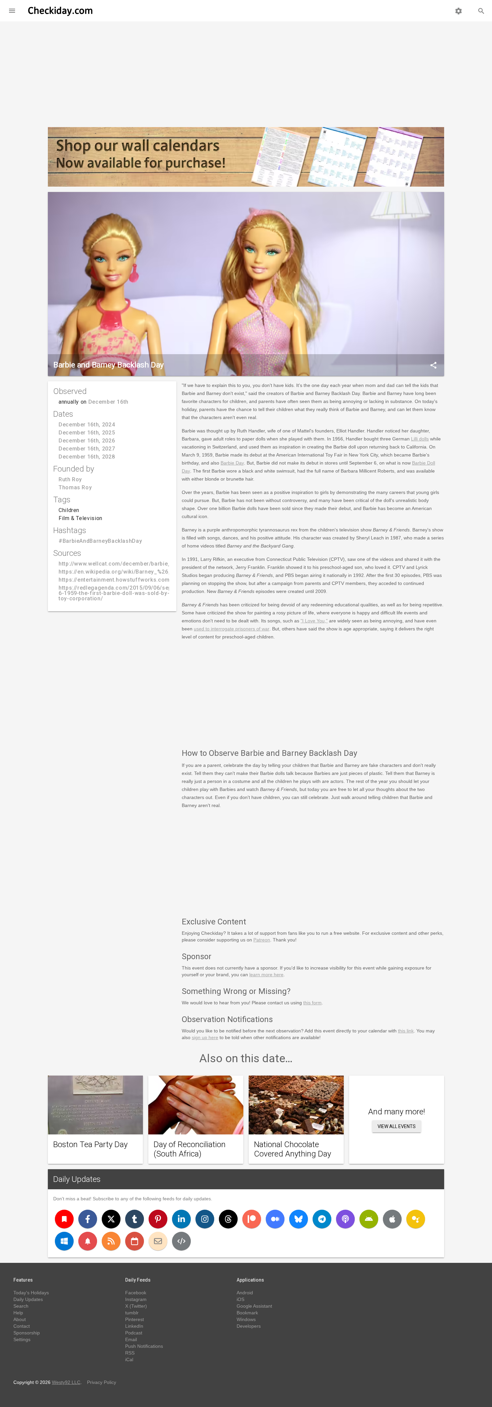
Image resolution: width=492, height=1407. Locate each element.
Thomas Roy (75, 487)
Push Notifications (144, 1346)
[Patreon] (251, 1219)
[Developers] (181, 1241)
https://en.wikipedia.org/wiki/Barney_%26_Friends (125, 572)
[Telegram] (322, 1219)
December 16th (108, 402)
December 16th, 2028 (87, 457)
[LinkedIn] (181, 1219)
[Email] (158, 1241)
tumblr (132, 1312)
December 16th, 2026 (87, 440)
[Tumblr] (134, 1219)
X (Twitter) (136, 1306)
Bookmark (247, 1312)
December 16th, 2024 (87, 424)
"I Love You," (314, 620)
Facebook (135, 1292)
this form (312, 1002)
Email (131, 1339)
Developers (249, 1326)
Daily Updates (77, 1179)
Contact (21, 1326)
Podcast (133, 1332)
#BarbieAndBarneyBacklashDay (100, 541)
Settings (21, 1339)
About (19, 1319)
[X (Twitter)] (111, 1219)
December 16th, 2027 (87, 448)
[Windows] (64, 1241)
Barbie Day (232, 463)
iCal (129, 1359)
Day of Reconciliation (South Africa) (190, 1149)
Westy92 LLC (66, 1382)
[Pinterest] (158, 1219)
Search (20, 1306)
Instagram (136, 1299)
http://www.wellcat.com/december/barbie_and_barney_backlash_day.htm (156, 564)
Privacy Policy (101, 1382)
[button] (12, 11)
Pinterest (134, 1319)
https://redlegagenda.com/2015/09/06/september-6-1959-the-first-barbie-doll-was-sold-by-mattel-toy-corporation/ (125, 593)
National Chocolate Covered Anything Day (292, 1149)
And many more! (396, 1111)
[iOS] (392, 1219)
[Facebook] (87, 1219)
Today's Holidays (31, 1292)
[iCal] (134, 1241)
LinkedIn (134, 1326)
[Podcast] (345, 1219)
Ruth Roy (70, 479)
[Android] (368, 1219)
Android (245, 1292)
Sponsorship (26, 1332)
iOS (240, 1299)
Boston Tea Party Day (90, 1144)
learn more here (266, 974)
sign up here (205, 1037)
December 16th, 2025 (87, 432)
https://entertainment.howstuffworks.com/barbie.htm (129, 580)
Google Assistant (254, 1306)
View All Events (397, 1126)
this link (406, 1030)
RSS (130, 1352)
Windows (246, 1319)
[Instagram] (204, 1219)
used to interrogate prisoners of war (231, 628)
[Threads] (228, 1219)
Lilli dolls (420, 438)
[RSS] (111, 1241)
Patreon (261, 939)
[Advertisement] (246, 71)
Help (18, 1312)
